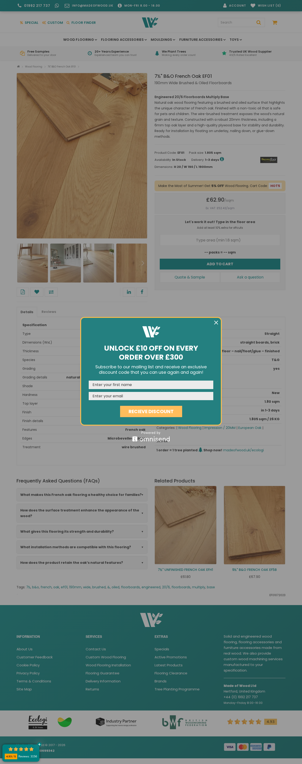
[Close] (216, 322)
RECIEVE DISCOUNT (151, 411)
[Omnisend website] (151, 436)
